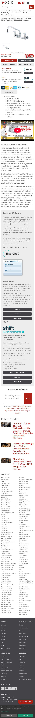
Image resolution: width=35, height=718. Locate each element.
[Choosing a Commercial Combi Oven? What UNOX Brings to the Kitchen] (6, 461)
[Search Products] (31, 7)
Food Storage (5, 577)
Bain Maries (5, 479)
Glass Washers (23, 483)
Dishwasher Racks (6, 550)
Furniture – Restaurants (26, 479)
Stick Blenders (23, 587)
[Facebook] (11, 688)
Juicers (21, 522)
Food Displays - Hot (7, 567)
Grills (20, 491)
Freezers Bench (6, 581)
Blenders (4, 487)
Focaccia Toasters (6, 559)
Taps (20, 11)
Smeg (3, 642)
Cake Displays (5, 499)
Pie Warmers (23, 540)
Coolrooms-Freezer (7, 532)
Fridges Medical (6, 604)
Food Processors (6, 575)
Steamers (22, 585)
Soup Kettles (23, 575)
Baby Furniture (5, 477)
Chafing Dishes (5, 503)
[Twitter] (15, 688)
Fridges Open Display (7, 608)
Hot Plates (22, 503)
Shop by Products (6, 662)
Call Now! (17, 377)
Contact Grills (5, 520)
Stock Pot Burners (24, 589)
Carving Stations (6, 501)
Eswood (3, 625)
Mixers (21, 528)
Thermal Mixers (23, 594)
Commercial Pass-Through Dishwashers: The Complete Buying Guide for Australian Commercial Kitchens (23, 430)
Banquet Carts (5, 483)
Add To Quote (26, 60)
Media (21, 631)
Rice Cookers (23, 555)
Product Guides (23, 636)
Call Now (17, 314)
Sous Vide (22, 577)
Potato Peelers (23, 548)
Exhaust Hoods (5, 557)
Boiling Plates (5, 489)
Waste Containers (24, 610)
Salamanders (23, 561)
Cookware (4, 528)
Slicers (21, 571)
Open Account (28, 81)
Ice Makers (22, 512)
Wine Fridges (23, 612)
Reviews (21, 676)
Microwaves (22, 524)
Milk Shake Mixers (24, 526)
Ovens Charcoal (23, 534)
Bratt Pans (4, 493)
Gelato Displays (23, 481)
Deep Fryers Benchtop (8, 542)
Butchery (4, 497)
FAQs (2, 665)
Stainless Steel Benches (26, 581)
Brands (8, 11)
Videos (3, 679)
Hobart (3, 628)
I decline (9, 715)
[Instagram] (2, 688)
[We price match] (29, 56)
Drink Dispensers (6, 555)
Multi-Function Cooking (26, 530)
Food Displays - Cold (7, 565)
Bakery (3, 481)
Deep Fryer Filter (6, 538)
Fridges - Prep (5, 610)
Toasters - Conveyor (25, 600)
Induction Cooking (24, 514)
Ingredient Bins (23, 516)
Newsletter (22, 633)
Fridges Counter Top (7, 600)
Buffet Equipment (6, 495)
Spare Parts (22, 639)
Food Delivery (5, 561)
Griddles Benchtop (24, 487)
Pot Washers (22, 550)
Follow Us (22, 668)
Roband (3, 636)
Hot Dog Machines (24, 501)
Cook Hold (4, 524)
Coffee (3, 516)
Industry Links (5, 668)
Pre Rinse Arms (23, 551)
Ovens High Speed (24, 536)
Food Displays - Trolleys (8, 573)
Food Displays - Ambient (8, 563)
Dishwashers (5, 551)
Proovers (21, 553)
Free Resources (23, 628)
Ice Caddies (22, 507)
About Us (21, 656)
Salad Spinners (23, 559)
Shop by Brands (6, 659)
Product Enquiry (9, 64)
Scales (21, 565)
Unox (2, 645)
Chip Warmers (5, 510)
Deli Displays (5, 546)
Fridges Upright (6, 612)
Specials (3, 676)
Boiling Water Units (7, 491)
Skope (3, 639)
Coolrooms (4, 530)
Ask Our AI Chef (25, 702)
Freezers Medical (6, 589)
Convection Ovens (6, 522)
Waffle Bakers (23, 608)
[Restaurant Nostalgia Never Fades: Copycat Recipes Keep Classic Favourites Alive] (6, 446)
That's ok (25, 715)
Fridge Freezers (6, 592)
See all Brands (5, 648)
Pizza (20, 542)
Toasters (21, 598)
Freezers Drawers (6, 587)
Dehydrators (5, 544)
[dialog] (17, 711)
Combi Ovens (5, 518)
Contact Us (22, 662)
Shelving (21, 567)
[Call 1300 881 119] (23, 2)
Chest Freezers (5, 509)
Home (3, 11)
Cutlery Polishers (6, 536)
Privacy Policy (23, 673)
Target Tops (22, 592)
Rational (3, 633)
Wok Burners (23, 614)
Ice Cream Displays (25, 509)
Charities (21, 665)
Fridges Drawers (6, 602)
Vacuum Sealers (24, 606)
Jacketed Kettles (24, 520)
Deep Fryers (5, 540)
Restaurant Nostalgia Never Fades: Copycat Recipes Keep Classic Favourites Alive (23, 449)
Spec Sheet (9, 92)
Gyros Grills (22, 493)
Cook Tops (4, 526)
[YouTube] (7, 688)
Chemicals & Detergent (8, 507)
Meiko (3, 631)
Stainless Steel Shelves (26, 583)
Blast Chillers (5, 485)
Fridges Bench (5, 598)
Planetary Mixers (24, 544)
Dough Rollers (5, 553)
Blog (20, 659)
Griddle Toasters (24, 489)
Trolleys (21, 602)
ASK (28, 398)
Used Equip (22, 645)
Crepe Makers (5, 534)
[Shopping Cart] (27, 2)
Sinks (20, 569)
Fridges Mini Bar (6, 606)
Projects (21, 671)
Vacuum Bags (23, 604)
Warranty (21, 648)
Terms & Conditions (25, 679)
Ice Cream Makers (24, 510)
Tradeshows (22, 642)
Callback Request (25, 64)
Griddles (21, 485)
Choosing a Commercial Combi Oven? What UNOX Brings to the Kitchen (22, 464)
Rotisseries (22, 557)
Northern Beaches (7, 671)
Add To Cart (9, 60)
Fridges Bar (4, 596)
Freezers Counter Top (8, 585)
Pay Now (28, 72)
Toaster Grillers (23, 596)
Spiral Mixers (23, 579)
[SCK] (7, 2)
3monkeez (14, 11)
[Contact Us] (19, 2)
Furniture (22, 477)
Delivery (3, 548)
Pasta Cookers (23, 538)
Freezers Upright (6, 591)
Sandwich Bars (23, 563)
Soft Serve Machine (25, 573)
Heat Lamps (22, 499)
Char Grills (4, 505)
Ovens (21, 532)
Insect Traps (22, 518)
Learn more (17, 318)
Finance (21, 625)
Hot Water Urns (23, 505)
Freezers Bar (5, 579)
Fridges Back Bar (6, 594)
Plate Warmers (23, 546)
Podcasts (4, 673)
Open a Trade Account (17, 372)
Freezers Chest (5, 583)
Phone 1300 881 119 (7, 697)
